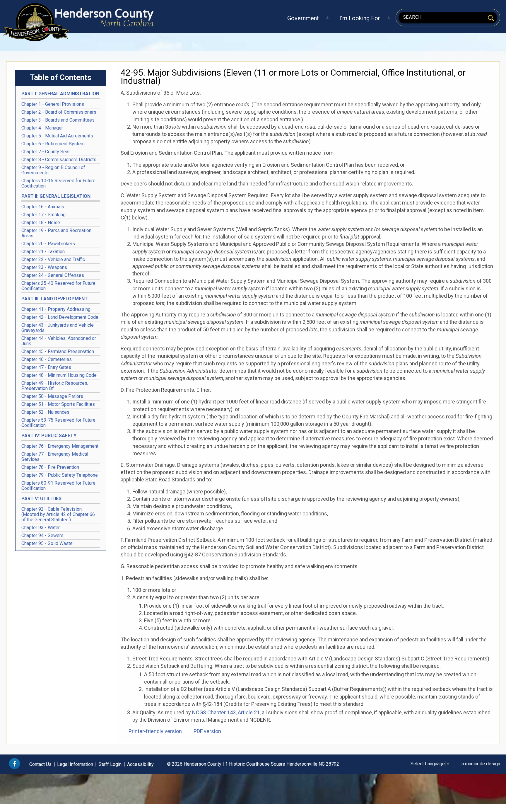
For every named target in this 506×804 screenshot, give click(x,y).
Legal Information (75, 764)
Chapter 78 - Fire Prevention (50, 467)
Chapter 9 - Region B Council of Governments (53, 170)
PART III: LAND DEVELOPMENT (54, 299)
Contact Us (40, 764)
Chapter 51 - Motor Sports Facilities (58, 404)
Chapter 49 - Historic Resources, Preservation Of (54, 385)
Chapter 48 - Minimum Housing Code (59, 375)
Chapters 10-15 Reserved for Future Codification (58, 183)
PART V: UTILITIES (41, 498)
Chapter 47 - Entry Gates (46, 367)
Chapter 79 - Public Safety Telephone (59, 475)
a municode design (480, 763)
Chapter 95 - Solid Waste (47, 543)
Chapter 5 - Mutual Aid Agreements (57, 136)
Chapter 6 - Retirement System (53, 144)
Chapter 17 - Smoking (43, 214)
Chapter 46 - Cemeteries (46, 359)
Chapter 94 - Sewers (42, 535)
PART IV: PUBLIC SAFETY (48, 435)
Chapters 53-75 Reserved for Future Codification (58, 422)
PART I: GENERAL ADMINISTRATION (60, 93)
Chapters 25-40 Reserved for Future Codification (58, 285)
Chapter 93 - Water (40, 527)
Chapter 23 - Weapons (44, 267)
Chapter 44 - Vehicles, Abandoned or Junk (58, 340)
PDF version (207, 731)
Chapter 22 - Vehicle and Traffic (53, 259)
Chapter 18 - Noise (40, 222)
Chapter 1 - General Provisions (52, 104)
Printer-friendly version (155, 731)
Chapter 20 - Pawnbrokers (48, 243)
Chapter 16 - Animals (42, 206)
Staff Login (110, 764)
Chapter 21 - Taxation (43, 251)
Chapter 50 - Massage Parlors (52, 396)
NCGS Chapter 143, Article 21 (226, 712)
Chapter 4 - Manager (42, 128)
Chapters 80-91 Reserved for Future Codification (58, 485)
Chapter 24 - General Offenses (52, 275)
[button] (303, 18)
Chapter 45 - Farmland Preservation (57, 351)
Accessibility (140, 764)
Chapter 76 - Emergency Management (59, 446)
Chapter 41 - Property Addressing (55, 309)
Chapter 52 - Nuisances (45, 412)
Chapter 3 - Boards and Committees (58, 120)
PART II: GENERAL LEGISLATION (55, 196)
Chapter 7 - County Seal (45, 151)
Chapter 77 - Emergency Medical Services (54, 456)
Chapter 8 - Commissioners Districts (58, 159)
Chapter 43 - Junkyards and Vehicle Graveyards (57, 327)
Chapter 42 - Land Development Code (59, 317)
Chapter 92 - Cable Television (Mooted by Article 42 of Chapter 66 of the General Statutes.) (58, 514)
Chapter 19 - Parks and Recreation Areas (56, 233)
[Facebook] (14, 768)
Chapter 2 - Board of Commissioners (58, 112)
